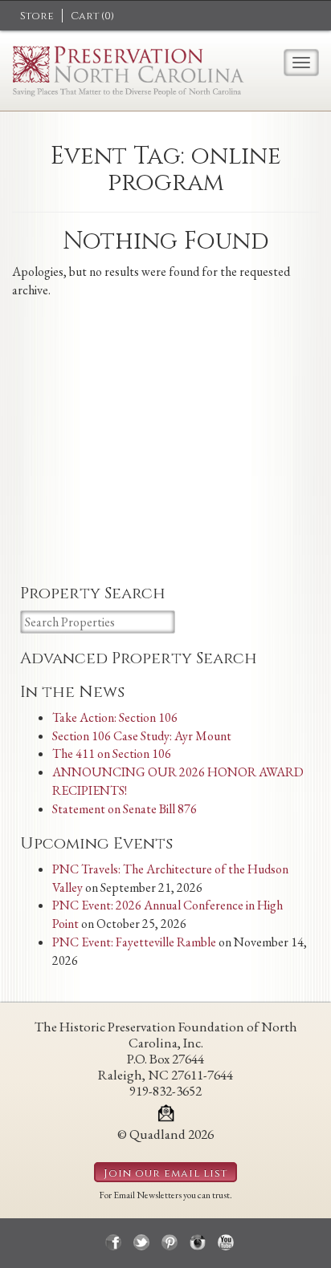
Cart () (92, 16)
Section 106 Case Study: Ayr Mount (141, 735)
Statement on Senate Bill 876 (124, 808)
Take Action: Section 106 (115, 717)
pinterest (169, 1242)
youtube (226, 1242)
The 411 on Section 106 (111, 753)
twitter (141, 1242)
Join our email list (165, 1173)
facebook (113, 1242)
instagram (198, 1242)
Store (37, 16)
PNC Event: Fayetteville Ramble (134, 942)
